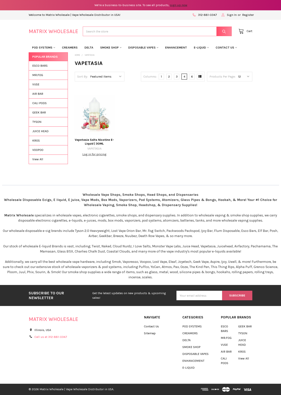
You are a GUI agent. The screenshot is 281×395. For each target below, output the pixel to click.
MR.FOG (37, 75)
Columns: (150, 76)
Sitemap (150, 333)
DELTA (88, 47)
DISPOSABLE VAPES (142, 47)
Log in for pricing (94, 154)
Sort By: (82, 76)
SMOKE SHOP (109, 47)
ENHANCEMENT (176, 47)
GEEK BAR (39, 112)
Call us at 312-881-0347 (50, 337)
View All (37, 159)
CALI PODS (39, 103)
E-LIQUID (200, 47)
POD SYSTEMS (42, 47)
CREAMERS (70, 47)
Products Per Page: (223, 76)
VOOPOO (37, 150)
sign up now (178, 5)
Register (248, 15)
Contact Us (225, 47)
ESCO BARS (40, 65)
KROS (36, 140)
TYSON (36, 122)
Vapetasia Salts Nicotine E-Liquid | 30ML (94, 141)
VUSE (35, 84)
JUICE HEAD (40, 131)
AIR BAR (37, 94)
